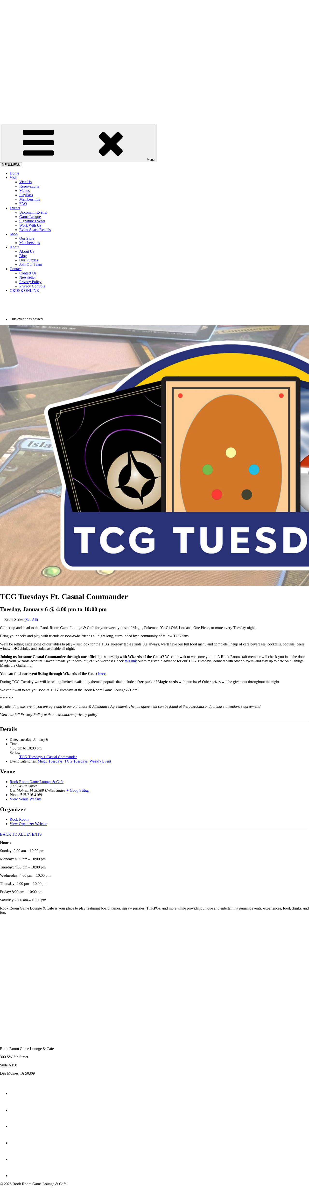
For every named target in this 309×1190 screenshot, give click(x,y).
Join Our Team (30, 264)
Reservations (29, 186)
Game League (30, 217)
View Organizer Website (28, 824)
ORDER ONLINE (24, 290)
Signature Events (32, 221)
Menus (24, 191)
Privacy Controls (32, 286)
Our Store (26, 238)
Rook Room (19, 819)
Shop (14, 234)
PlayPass (26, 195)
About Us (26, 251)
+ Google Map (77, 790)
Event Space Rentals (35, 230)
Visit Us (25, 182)
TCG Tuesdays (76, 761)
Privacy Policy (30, 282)
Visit (13, 177)
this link (131, 661)
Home (14, 173)
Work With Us (30, 225)
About (14, 247)
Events (15, 208)
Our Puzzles (28, 260)
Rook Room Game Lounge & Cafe (36, 782)
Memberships (29, 199)
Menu (150, 159)
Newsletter (27, 277)
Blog (23, 256)
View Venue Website (26, 799)
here (101, 674)
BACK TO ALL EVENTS (21, 834)
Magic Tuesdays (50, 761)
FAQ (23, 204)
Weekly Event (100, 761)
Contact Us (27, 273)
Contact (15, 269)
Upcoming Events (33, 212)
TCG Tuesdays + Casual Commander (48, 757)
